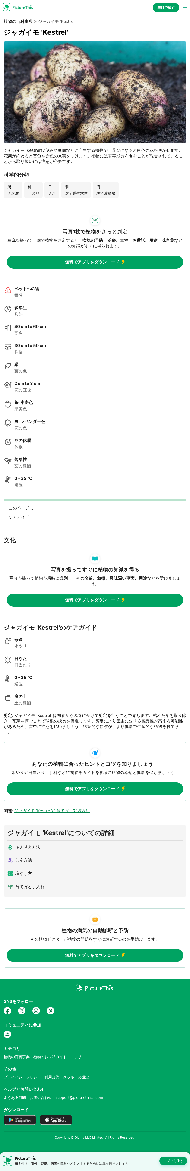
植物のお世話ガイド (50, 1056)
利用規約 (51, 1077)
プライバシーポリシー (22, 1077)
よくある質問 (15, 1097)
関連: (47, 810)
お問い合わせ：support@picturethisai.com (66, 1097)
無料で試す (166, 7)
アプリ (76, 1056)
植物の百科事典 (18, 21)
